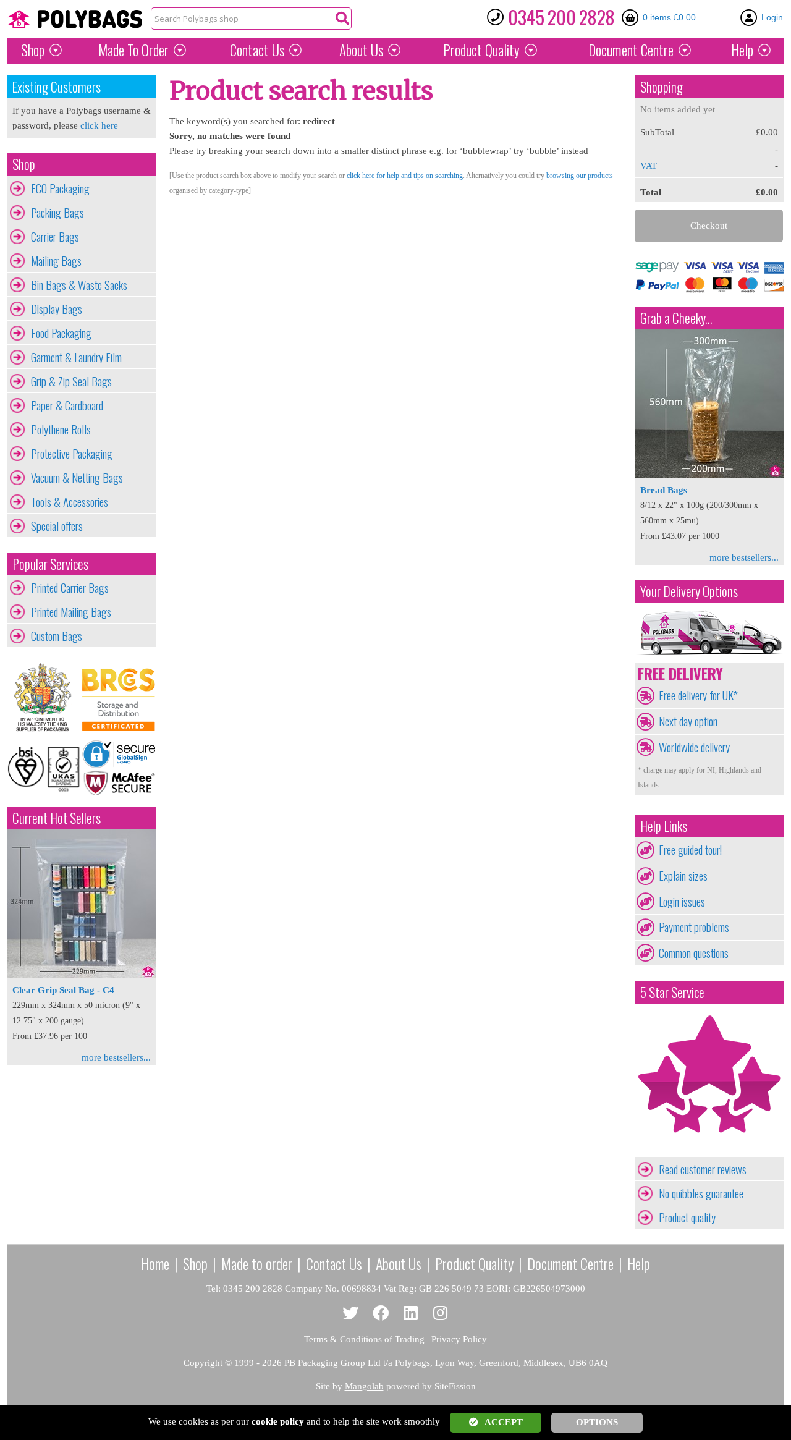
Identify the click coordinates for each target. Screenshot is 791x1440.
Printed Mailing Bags (71, 611)
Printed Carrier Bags (70, 587)
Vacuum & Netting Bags (77, 477)
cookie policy (278, 1421)
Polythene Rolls (61, 429)
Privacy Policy (459, 1339)
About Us (361, 50)
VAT (648, 166)
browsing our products (579, 175)
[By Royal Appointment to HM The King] (44, 697)
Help (742, 50)
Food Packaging (61, 333)
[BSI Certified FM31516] (44, 767)
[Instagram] (441, 1314)
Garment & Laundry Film (76, 357)
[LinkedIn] (410, 1314)
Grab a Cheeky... (676, 318)
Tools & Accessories (69, 501)
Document (631, 50)
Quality (481, 50)
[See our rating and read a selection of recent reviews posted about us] (709, 1149)
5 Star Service (672, 992)
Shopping (661, 86)
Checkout (708, 226)
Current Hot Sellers (56, 818)
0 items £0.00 (669, 17)
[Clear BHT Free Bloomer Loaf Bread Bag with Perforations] (709, 475)
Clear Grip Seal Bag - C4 (63, 990)
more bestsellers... (116, 1057)
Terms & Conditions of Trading (364, 1339)
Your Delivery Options (689, 591)
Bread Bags (663, 490)
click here (99, 125)
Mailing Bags (56, 260)
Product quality (687, 1217)
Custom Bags (56, 636)
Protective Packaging (71, 453)
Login (772, 17)
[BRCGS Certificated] (119, 697)
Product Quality (474, 1263)
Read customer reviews (703, 1169)
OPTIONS (597, 1422)
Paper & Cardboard (67, 405)
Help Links (663, 826)
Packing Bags (57, 212)
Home (155, 1263)
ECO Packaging (60, 188)
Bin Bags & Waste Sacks (79, 284)
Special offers (57, 526)
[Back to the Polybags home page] (74, 19)
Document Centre (570, 1263)
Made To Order (133, 50)
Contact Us (257, 50)
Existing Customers (56, 86)
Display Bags (56, 309)
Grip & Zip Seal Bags (71, 381)
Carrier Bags (55, 236)
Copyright (203, 1363)
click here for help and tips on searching (405, 175)
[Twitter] (351, 1314)
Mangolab (364, 1386)
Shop (32, 50)
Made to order (256, 1263)
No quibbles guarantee (701, 1193)
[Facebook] (381, 1314)
